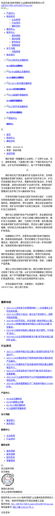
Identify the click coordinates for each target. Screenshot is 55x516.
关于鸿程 (10, 48)
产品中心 (10, 13)
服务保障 (16, 39)
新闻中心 (10, 138)
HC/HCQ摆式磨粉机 (15, 405)
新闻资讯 (10, 16)
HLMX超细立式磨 (14, 402)
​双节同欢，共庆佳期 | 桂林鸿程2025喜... (30, 321)
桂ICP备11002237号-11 (23, 507)
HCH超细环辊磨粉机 (16, 408)
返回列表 (10, 153)
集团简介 (10, 420)
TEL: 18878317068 (19, 504)
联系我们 (10, 55)
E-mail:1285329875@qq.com (40, 504)
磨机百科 (16, 26)
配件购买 (16, 42)
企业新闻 (16, 19)
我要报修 (16, 45)
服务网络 (16, 35)
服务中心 (10, 32)
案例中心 (10, 29)
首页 (8, 134)
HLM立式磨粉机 (14, 399)
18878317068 (7, 5)
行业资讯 (16, 23)
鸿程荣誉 (16, 51)
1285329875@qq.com (22, 5)
